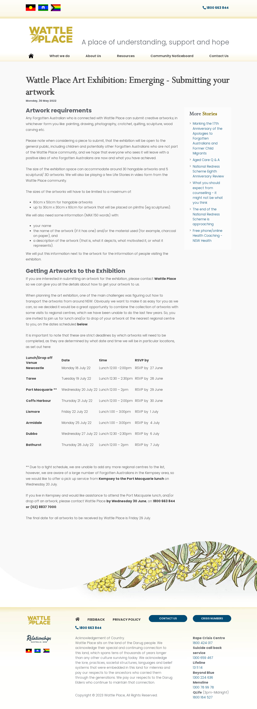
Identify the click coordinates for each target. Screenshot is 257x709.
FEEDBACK (96, 619)
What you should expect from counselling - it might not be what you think (208, 193)
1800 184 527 (203, 697)
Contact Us (219, 56)
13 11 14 (198, 667)
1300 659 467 (203, 658)
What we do (59, 56)
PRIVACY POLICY (127, 619)
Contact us (168, 618)
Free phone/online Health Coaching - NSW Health (207, 235)
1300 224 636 (203, 677)
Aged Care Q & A (206, 160)
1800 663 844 (217, 7)
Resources (126, 56)
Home (31, 56)
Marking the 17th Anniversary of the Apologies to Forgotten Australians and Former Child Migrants (207, 138)
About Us (93, 56)
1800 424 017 (203, 643)
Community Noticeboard (172, 56)
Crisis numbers (212, 618)
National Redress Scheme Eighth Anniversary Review (208, 171)
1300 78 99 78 (203, 687)
